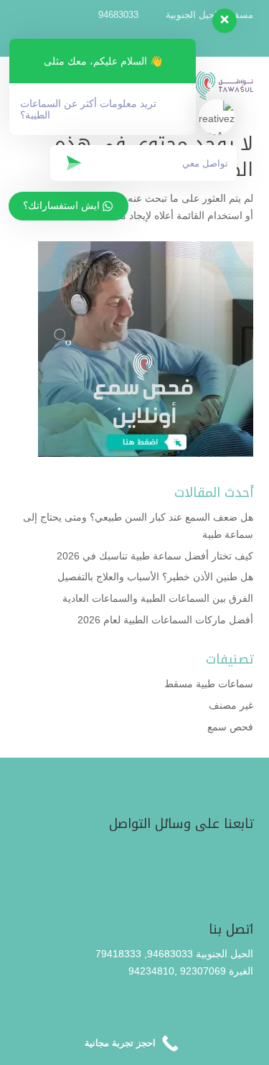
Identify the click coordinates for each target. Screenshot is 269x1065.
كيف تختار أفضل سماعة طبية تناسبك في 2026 (155, 556)
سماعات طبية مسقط (208, 683)
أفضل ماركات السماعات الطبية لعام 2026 (165, 619)
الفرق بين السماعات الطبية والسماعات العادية (157, 598)
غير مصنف (231, 705)
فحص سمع (230, 727)
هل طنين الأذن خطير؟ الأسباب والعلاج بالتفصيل (155, 576)
